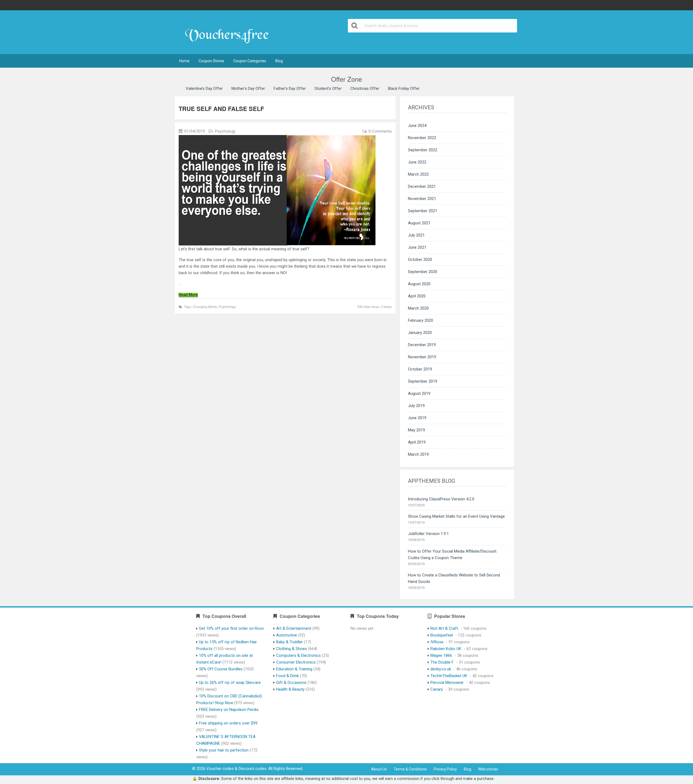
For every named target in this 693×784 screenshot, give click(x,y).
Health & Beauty (290, 689)
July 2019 (416, 405)
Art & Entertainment (293, 628)
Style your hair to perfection (224, 750)
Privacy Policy (445, 769)
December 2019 (422, 344)
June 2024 (417, 125)
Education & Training (294, 669)
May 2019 (416, 430)
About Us (379, 769)
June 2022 (417, 162)
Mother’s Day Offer (248, 88)
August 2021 (419, 223)
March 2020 (418, 308)
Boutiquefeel (441, 635)
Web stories (488, 769)
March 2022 (418, 174)
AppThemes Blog (431, 481)
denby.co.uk (440, 669)
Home (184, 61)
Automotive (286, 635)
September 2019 (422, 381)
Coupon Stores (211, 61)
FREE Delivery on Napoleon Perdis (229, 709)
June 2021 (417, 247)
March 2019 (418, 454)
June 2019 (417, 417)
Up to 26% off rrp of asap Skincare (230, 682)
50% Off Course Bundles (221, 669)
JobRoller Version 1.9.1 (428, 533)
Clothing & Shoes (291, 648)
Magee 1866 (441, 655)
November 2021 (422, 198)
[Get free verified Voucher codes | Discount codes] (229, 32)
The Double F (442, 662)
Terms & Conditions (410, 769)
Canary (436, 689)
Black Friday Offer (404, 88)
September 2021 (422, 210)
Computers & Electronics (298, 655)
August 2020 (419, 283)
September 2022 (422, 149)
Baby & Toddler (289, 641)
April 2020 (417, 296)
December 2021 (422, 186)
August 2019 (419, 393)
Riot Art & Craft (444, 628)
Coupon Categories (249, 61)
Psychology (225, 131)
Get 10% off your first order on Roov (231, 628)
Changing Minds (205, 307)
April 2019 (417, 442)
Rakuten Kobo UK (445, 648)
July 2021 (416, 235)
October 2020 (420, 259)
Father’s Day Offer (290, 88)
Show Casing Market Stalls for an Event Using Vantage (456, 516)
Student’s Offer (328, 88)
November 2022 (422, 137)
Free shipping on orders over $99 (228, 723)
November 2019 (422, 357)
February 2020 (420, 320)
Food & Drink (287, 675)
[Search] (355, 25)
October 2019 (420, 369)
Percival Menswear (447, 682)
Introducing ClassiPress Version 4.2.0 (441, 499)
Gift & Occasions (291, 682)
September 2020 (422, 271)
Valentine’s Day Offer (204, 88)
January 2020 (420, 332)
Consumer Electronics (296, 662)
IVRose (436, 641)
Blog (279, 61)
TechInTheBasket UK (448, 675)
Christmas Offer (364, 88)
